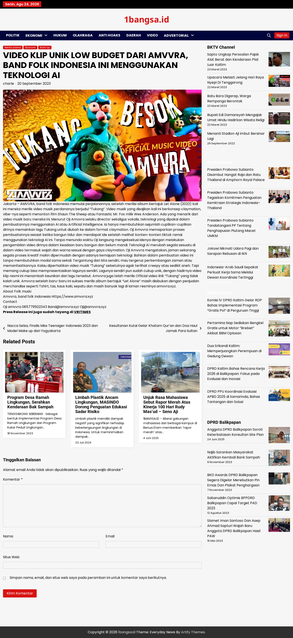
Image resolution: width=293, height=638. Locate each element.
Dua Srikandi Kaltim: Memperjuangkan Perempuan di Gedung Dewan (234, 350)
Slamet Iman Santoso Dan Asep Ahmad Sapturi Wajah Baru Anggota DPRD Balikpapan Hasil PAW (233, 528)
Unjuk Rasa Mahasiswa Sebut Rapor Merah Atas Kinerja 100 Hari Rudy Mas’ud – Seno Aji (166, 404)
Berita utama (13, 47)
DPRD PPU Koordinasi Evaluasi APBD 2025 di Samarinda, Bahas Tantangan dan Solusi (233, 396)
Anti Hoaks (109, 35)
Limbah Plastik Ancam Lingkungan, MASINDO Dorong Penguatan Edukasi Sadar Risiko (101, 404)
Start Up (45, 47)
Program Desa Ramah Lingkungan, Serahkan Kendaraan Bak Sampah (30, 402)
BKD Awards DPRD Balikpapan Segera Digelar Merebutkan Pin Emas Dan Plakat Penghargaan (233, 480)
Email (110, 536)
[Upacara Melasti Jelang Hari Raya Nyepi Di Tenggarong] (279, 81)
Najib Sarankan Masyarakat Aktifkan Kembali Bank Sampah (233, 455)
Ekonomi (34, 35)
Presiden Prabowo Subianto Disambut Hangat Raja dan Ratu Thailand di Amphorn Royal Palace (236, 174)
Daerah (133, 35)
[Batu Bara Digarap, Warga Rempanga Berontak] (279, 100)
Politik (13, 35)
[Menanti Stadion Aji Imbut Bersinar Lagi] (279, 137)
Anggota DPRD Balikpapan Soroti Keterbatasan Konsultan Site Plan (235, 432)
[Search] (269, 35)
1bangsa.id (146, 19)
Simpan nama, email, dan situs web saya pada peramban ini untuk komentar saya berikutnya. (88, 577)
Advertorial (176, 35)
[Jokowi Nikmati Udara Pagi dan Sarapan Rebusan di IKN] (279, 252)
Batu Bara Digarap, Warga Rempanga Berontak (229, 98)
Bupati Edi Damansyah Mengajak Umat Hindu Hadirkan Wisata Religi (235, 117)
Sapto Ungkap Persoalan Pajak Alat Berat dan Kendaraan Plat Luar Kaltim (233, 59)
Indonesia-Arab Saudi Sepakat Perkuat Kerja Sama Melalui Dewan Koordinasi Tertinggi (232, 272)
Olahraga (83, 35)
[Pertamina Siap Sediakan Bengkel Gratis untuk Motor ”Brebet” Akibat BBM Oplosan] (279, 329)
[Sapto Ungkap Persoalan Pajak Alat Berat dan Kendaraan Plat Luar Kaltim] (279, 60)
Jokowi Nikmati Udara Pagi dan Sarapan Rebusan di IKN (233, 251)
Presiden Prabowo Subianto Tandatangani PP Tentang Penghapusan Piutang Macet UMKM (231, 228)
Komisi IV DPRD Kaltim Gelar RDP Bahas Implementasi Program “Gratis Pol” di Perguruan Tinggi (234, 305)
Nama (8, 536)
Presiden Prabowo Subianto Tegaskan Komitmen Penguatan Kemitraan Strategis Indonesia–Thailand (234, 200)
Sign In (281, 35)
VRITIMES (82, 311)
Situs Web (11, 557)
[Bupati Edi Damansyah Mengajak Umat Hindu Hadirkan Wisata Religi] (279, 119)
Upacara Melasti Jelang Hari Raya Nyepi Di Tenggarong (235, 80)
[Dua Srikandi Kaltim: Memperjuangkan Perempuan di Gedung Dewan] (279, 350)
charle (8, 83)
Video (152, 35)
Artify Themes (193, 632)
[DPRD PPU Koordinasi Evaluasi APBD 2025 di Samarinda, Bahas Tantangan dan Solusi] (279, 395)
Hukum (60, 35)
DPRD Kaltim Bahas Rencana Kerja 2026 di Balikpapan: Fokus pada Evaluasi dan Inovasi (236, 373)
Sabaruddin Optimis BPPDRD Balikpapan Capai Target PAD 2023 (232, 502)
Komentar (13, 479)
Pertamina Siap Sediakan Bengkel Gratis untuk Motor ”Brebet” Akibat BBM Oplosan (235, 328)
